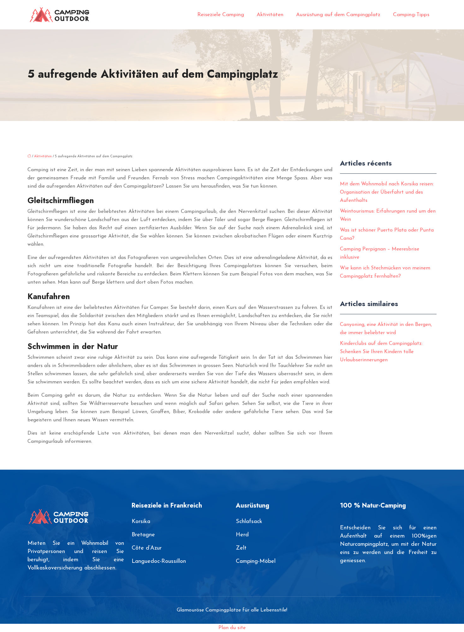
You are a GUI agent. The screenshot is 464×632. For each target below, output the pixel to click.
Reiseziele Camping (220, 14)
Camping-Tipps (411, 14)
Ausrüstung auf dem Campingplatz (338, 14)
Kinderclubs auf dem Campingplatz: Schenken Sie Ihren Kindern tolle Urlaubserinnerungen (381, 352)
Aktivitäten (270, 14)
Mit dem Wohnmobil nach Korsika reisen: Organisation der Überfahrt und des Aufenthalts (387, 192)
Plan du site (232, 627)
